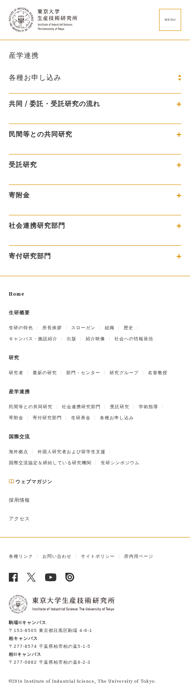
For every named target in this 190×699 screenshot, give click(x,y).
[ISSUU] (70, 577)
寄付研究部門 (47, 417)
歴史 (128, 327)
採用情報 (19, 500)
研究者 (16, 372)
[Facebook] (13, 577)
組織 (109, 327)
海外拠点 (18, 451)
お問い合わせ (57, 556)
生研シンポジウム (120, 462)
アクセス (19, 519)
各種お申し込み (117, 417)
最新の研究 (45, 372)
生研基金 (81, 417)
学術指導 (148, 406)
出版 (71, 338)
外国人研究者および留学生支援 (72, 451)
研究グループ (124, 372)
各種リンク (21, 556)
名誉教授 (157, 372)
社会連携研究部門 (81, 406)
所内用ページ (138, 556)
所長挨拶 (52, 327)
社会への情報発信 (133, 338)
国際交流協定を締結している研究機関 (50, 462)
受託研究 (119, 406)
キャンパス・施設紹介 (33, 338)
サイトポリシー (98, 556)
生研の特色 (21, 327)
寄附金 (16, 417)
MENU (170, 19)
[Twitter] (32, 577)
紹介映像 (95, 338)
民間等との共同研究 (31, 406)
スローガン (83, 327)
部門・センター (83, 372)
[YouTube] (51, 577)
